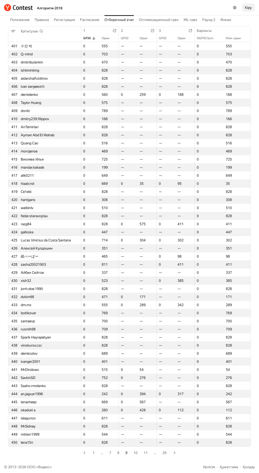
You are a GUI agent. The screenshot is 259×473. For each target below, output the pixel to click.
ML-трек (190, 20)
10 (136, 453)
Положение (20, 20)
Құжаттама (229, 467)
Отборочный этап (119, 20)
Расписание (89, 20)
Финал (225, 20)
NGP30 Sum (205, 38)
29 (164, 453)
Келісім (209, 467)
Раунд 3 (208, 20)
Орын (106, 38)
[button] (32, 31)
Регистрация (64, 20)
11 (146, 453)
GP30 (87, 38)
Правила (42, 20)
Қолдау (249, 467)
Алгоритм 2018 (49, 8)
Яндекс (44, 467)
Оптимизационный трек (159, 20)
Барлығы (204, 31)
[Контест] (18, 7)
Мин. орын (233, 38)
